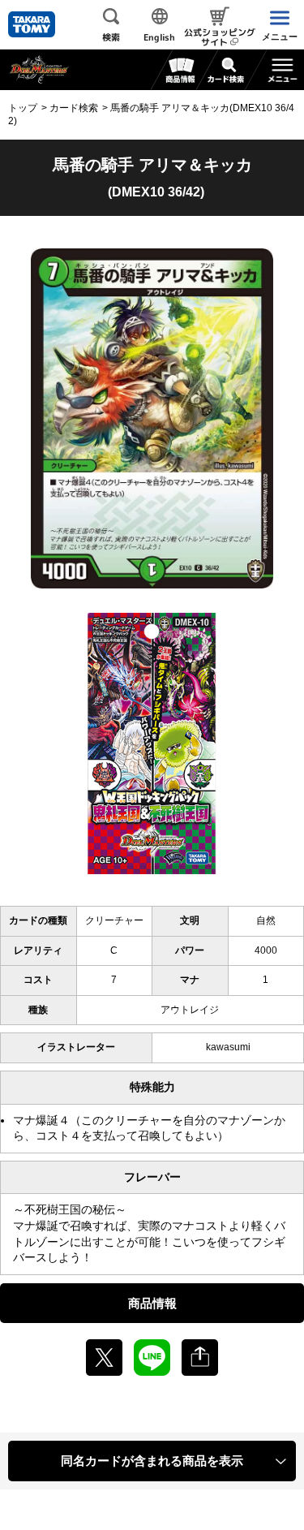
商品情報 (152, 1303)
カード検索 (73, 108)
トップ (22, 108)
